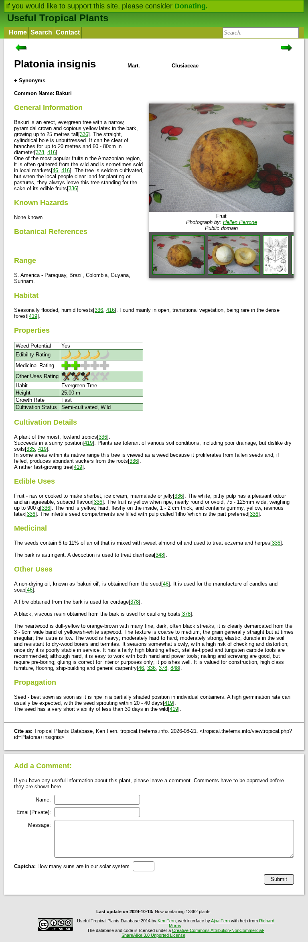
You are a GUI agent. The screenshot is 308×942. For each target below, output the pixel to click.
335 (30, 449)
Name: (43, 800)
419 (33, 316)
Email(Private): (33, 812)
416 (51, 152)
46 (55, 170)
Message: (39, 825)
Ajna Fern (220, 920)
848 (174, 668)
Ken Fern (167, 920)
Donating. (191, 6)
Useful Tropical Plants (57, 17)
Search (41, 32)
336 (84, 134)
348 (160, 555)
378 (40, 152)
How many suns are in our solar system (72, 866)
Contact (68, 32)
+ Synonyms (29, 80)
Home (18, 32)
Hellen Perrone (240, 222)
